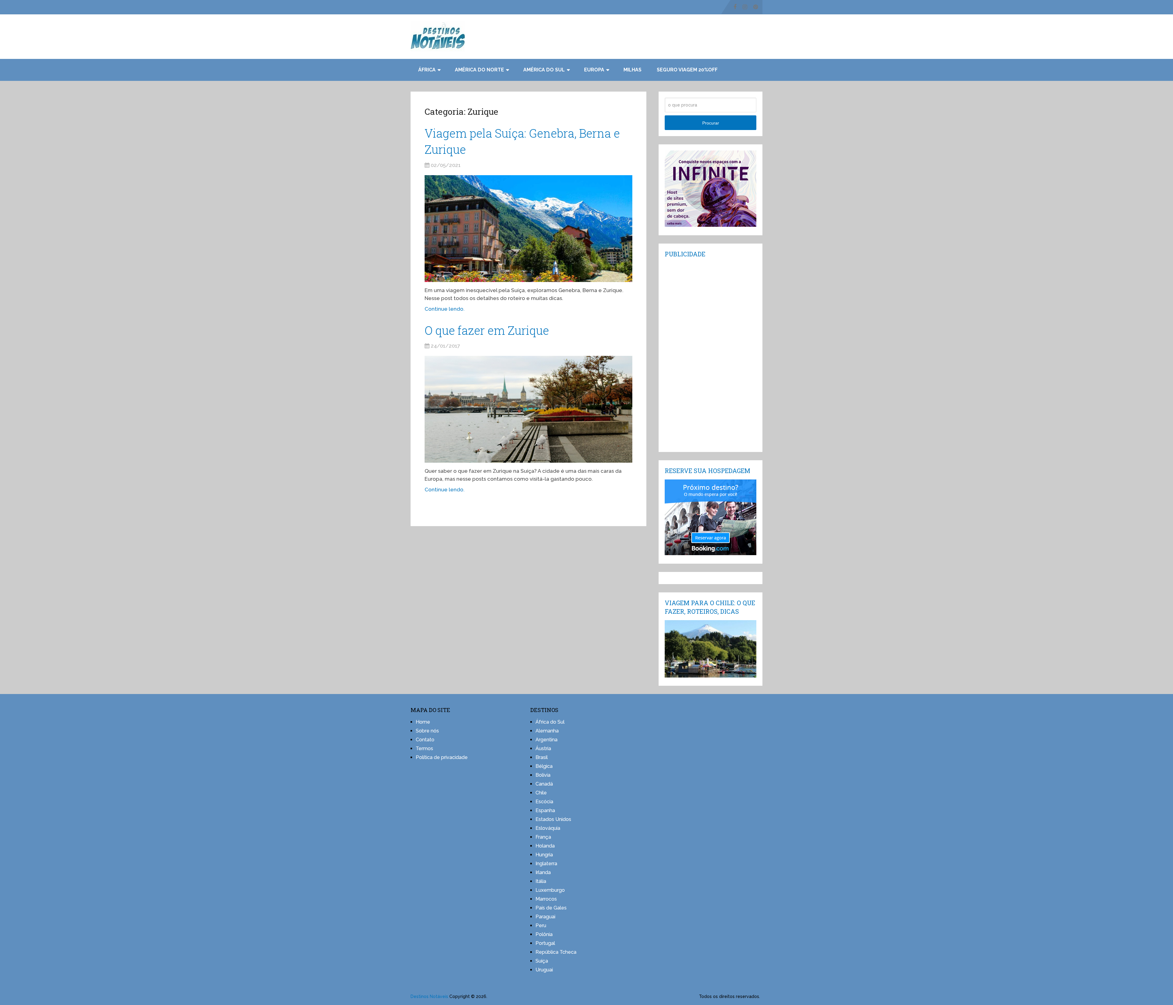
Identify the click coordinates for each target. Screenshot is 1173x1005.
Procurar (710, 123)
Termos (424, 748)
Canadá (544, 784)
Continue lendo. (445, 309)
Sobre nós (427, 731)
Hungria (544, 855)
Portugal (545, 943)
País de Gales (551, 908)
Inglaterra (546, 863)
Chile (541, 793)
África (427, 70)
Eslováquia (547, 828)
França (543, 837)
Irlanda (543, 872)
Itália (540, 881)
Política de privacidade (442, 757)
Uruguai (544, 970)
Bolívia (542, 775)
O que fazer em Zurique (487, 330)
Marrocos (546, 899)
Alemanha (547, 731)
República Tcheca (555, 952)
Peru (540, 925)
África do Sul (550, 722)
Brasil (541, 757)
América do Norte (479, 70)
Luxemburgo (550, 890)
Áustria (543, 748)
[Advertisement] (710, 354)
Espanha (545, 810)
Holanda (545, 846)
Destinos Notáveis (429, 996)
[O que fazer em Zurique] (528, 409)
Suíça (541, 961)
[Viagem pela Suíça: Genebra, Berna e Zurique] (528, 228)
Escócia (544, 801)
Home (423, 722)
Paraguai (545, 917)
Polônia (544, 934)
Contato (425, 740)
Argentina (546, 740)
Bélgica (544, 766)
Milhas (632, 70)
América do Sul (544, 70)
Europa (594, 70)
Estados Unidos (553, 819)
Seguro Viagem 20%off (687, 70)
